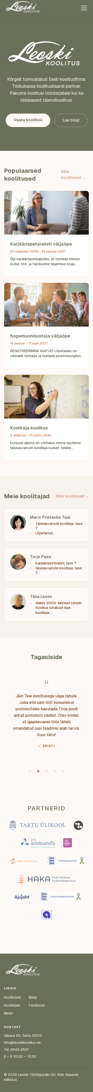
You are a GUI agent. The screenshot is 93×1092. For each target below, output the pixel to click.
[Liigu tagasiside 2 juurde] (38, 771)
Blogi (33, 997)
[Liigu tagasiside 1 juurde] (30, 771)
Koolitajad (12, 1005)
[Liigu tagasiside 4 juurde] (55, 771)
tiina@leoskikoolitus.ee (22, 1042)
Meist (8, 1013)
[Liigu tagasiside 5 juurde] (63, 771)
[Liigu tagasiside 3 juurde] (46, 771)
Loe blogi (70, 120)
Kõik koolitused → (73, 174)
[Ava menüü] (84, 8)
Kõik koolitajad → (72, 496)
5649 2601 (19, 1049)
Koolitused (12, 997)
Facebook (37, 1005)
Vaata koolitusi (28, 120)
